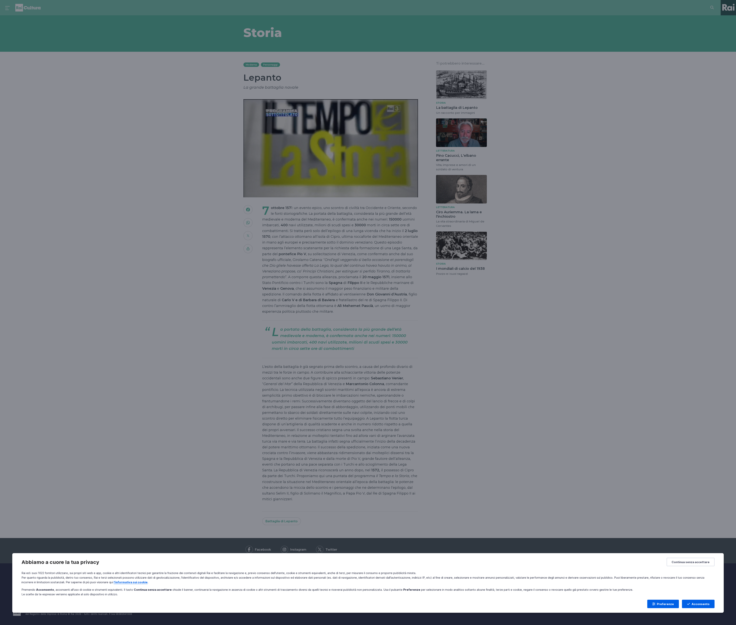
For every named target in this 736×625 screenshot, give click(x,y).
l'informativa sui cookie (131, 582)
